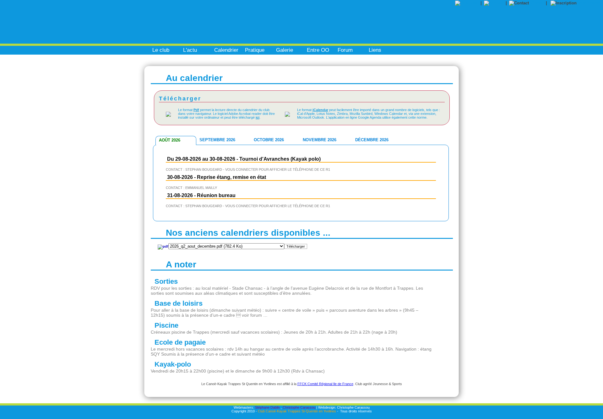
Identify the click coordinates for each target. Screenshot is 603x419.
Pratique (254, 50)
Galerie (284, 50)
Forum (345, 50)
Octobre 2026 (269, 139)
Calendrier (226, 50)
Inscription (589, 3)
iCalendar (320, 110)
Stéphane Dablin (267, 407)
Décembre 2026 (371, 139)
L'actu (190, 50)
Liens (375, 50)
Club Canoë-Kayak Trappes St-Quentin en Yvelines (297, 411)
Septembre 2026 (217, 139)
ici (257, 117)
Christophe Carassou (299, 407)
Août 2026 (169, 140)
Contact (538, 3)
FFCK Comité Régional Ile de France (325, 384)
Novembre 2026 (319, 139)
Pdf (196, 110)
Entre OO (318, 50)
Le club (160, 50)
